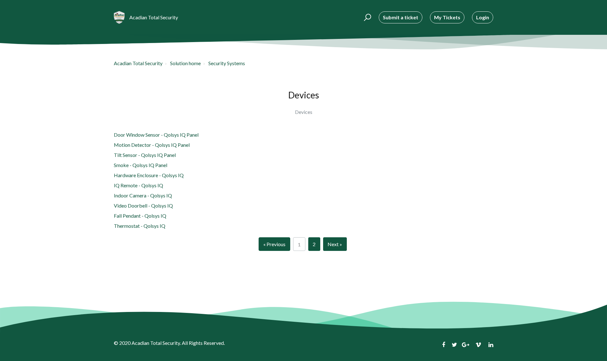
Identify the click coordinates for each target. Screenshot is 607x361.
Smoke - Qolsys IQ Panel (140, 165)
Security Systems (226, 63)
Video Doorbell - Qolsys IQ (143, 205)
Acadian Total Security (138, 63)
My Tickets (447, 17)
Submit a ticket (400, 17)
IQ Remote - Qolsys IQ (138, 185)
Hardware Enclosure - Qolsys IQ (149, 175)
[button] (366, 17)
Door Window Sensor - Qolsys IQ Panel (156, 135)
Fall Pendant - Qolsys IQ (140, 216)
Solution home (185, 63)
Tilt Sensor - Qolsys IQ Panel (145, 155)
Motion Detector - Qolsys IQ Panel (152, 145)
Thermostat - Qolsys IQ (139, 226)
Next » (335, 244)
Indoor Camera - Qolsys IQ (143, 195)
